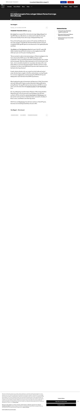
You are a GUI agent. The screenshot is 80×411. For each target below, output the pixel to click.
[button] (31, 6)
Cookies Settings (61, 398)
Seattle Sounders (31, 86)
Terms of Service (17, 404)
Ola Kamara (41, 95)
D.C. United (13, 34)
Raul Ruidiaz (43, 86)
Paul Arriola (22, 101)
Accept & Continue (61, 404)
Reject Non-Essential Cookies (61, 401)
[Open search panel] (61, 7)
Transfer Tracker (32, 115)
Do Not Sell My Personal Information (9, 409)
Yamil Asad (33, 95)
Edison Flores (40, 34)
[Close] (78, 401)
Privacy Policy (15, 402)
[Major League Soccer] (4, 7)
